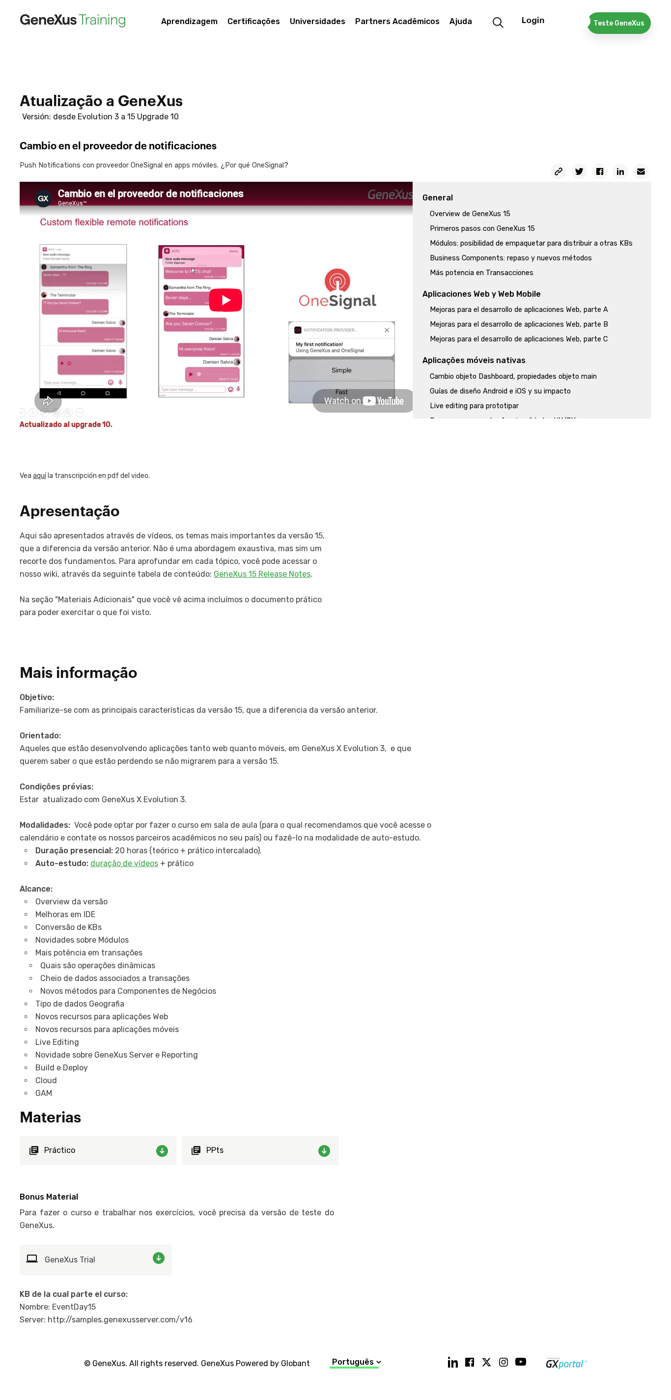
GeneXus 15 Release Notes (262, 574)
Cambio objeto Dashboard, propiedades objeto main (513, 376)
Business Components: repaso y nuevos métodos (511, 258)
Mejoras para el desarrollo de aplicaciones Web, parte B (519, 324)
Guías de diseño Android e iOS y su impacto (500, 391)
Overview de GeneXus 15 (470, 214)
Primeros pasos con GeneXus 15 (482, 228)
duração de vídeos (124, 863)
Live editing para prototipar (474, 406)
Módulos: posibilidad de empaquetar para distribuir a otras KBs (531, 243)
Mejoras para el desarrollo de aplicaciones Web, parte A (519, 310)
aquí (39, 476)
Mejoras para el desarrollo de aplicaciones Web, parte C (519, 339)
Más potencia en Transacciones (481, 273)
